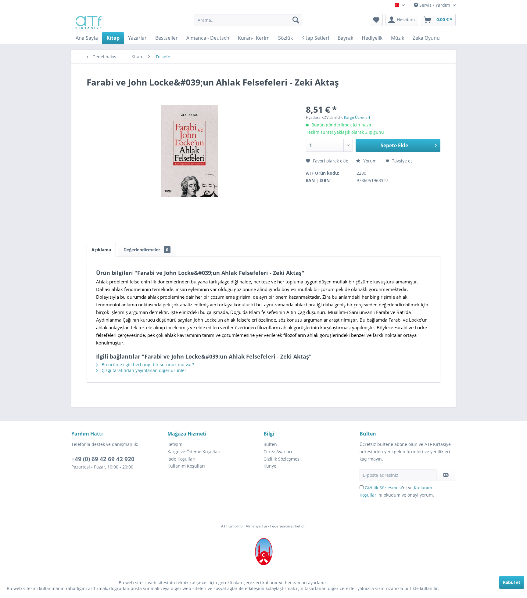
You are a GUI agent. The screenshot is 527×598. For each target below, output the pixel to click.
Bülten (270, 444)
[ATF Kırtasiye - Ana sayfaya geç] (88, 21)
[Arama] (295, 20)
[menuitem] (248, 20)
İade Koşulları (181, 459)
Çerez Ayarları (278, 451)
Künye (270, 466)
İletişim (174, 444)
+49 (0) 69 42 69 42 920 (102, 459)
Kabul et (511, 582)
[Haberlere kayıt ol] (445, 475)
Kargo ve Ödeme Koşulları (193, 451)
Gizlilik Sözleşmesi (282, 459)
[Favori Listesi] (376, 20)
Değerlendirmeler (146, 250)
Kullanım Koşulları (186, 466)
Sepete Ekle (394, 145)
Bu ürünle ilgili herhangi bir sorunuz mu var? (147, 364)
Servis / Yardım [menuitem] (434, 5)
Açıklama (101, 250)
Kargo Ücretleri (357, 117)
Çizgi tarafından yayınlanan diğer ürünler (143, 370)
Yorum (370, 161)
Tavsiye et (401, 161)
